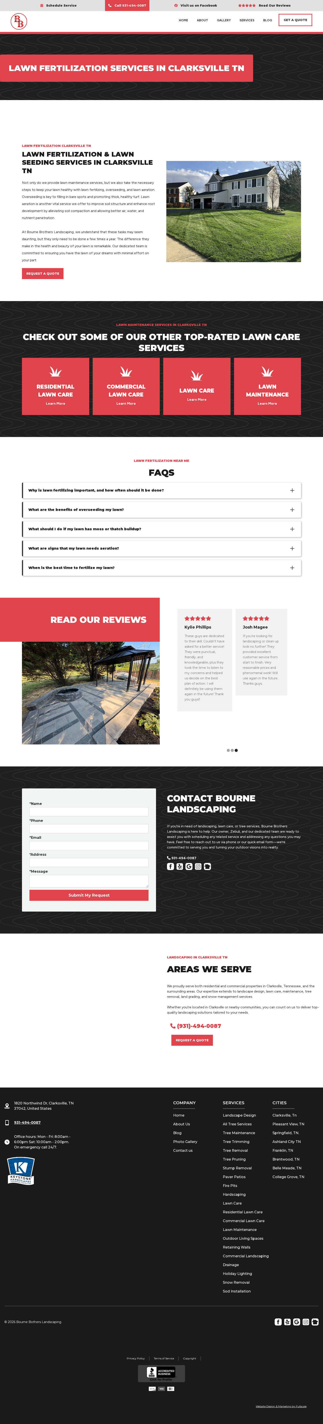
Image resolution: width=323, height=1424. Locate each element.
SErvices (247, 20)
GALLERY (224, 20)
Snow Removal (236, 1282)
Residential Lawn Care (243, 1212)
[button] (298, 682)
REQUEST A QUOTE (42, 274)
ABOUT (202, 20)
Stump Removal (237, 1168)
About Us (181, 1124)
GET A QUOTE (295, 20)
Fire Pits (230, 1186)
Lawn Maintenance (240, 1230)
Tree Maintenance (239, 1133)
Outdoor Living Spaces (243, 1238)
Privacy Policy (136, 1358)
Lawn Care (232, 1203)
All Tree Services (237, 1124)
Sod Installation (237, 1291)
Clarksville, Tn (284, 1115)
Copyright (189, 1358)
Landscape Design (239, 1115)
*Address (37, 854)
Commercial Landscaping (246, 1256)
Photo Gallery (185, 1142)
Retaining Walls (236, 1247)
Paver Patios (234, 1177)
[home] (27, 20)
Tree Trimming (236, 1142)
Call (127, 5)
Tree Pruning (234, 1159)
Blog (177, 1133)
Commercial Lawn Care (244, 1221)
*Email (35, 837)
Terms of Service (164, 1358)
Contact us (183, 1150)
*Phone (36, 821)
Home (183, 20)
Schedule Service (58, 5)
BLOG (267, 20)
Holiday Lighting (237, 1274)
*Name (35, 804)
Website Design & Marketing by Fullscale (281, 1406)
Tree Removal (235, 1150)
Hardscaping (234, 1194)
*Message (38, 871)
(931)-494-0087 (195, 1026)
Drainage (231, 1265)
